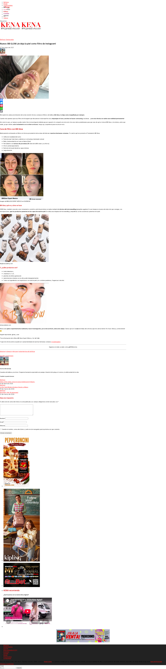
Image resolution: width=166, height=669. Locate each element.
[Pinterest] (63, 105)
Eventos (6, 652)
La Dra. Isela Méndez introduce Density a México (14, 387)
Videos (5, 18)
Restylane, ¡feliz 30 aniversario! (9, 392)
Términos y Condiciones (7, 664)
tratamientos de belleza (26, 351)
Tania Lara (3, 55)
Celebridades (8, 5)
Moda (5, 4)
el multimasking (55, 342)
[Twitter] (63, 102)
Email (2, 422)
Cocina (5, 648)
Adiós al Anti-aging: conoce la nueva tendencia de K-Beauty (17, 382)
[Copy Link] (63, 111)
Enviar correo (48, 662)
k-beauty (9, 351)
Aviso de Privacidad (156, 662)
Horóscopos (7, 657)
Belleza (6, 2)
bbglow (2, 351)
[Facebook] (63, 100)
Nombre (2, 418)
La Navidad (7, 658)
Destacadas (10, 39)
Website (2, 426)
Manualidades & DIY (10, 650)
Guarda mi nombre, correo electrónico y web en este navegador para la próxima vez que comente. (31, 429)
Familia (5, 653)
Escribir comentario (6, 356)
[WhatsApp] (63, 108)
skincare (15, 351)
